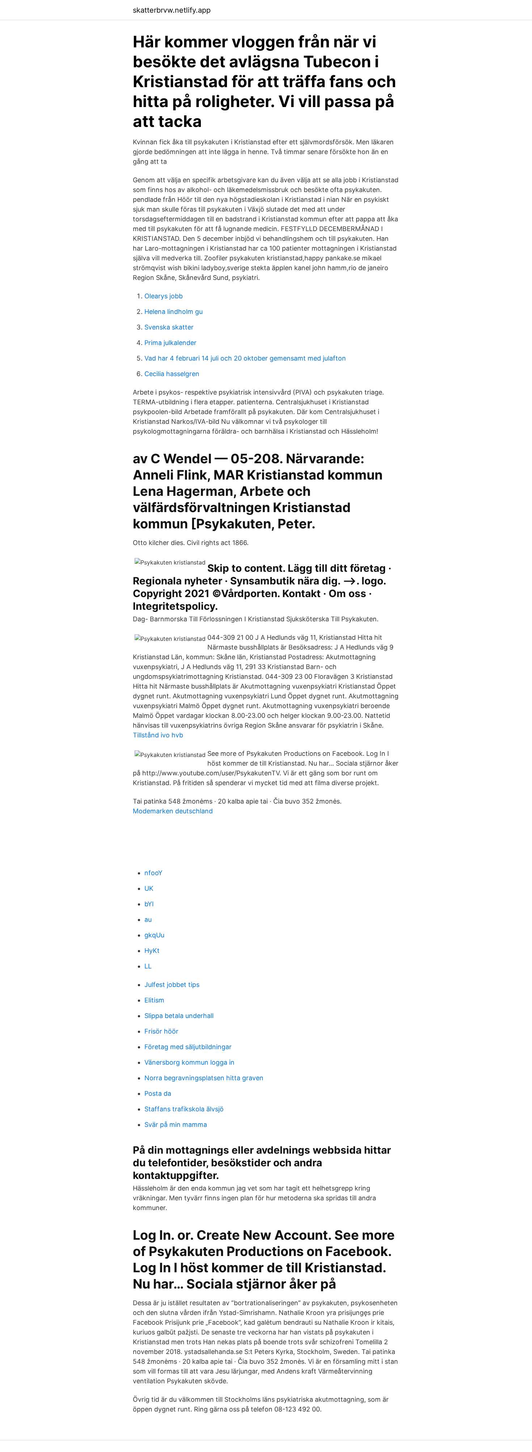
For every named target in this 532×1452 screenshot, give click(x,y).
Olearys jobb (163, 296)
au (148, 919)
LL (148, 966)
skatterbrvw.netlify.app (172, 10)
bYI (149, 904)
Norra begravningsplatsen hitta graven (203, 1078)
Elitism (154, 1000)
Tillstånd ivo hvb (158, 735)
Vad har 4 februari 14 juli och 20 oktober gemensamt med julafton (245, 358)
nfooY (153, 873)
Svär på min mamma (175, 1124)
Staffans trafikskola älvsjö (184, 1109)
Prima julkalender (170, 342)
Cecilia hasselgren (171, 374)
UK (148, 888)
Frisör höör (161, 1031)
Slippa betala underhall (179, 1015)
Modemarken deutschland (173, 811)
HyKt (152, 950)
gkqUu (154, 935)
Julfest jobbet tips (171, 984)
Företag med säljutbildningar (188, 1047)
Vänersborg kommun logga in (189, 1062)
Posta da (157, 1093)
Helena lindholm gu (173, 311)
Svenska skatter (169, 327)
